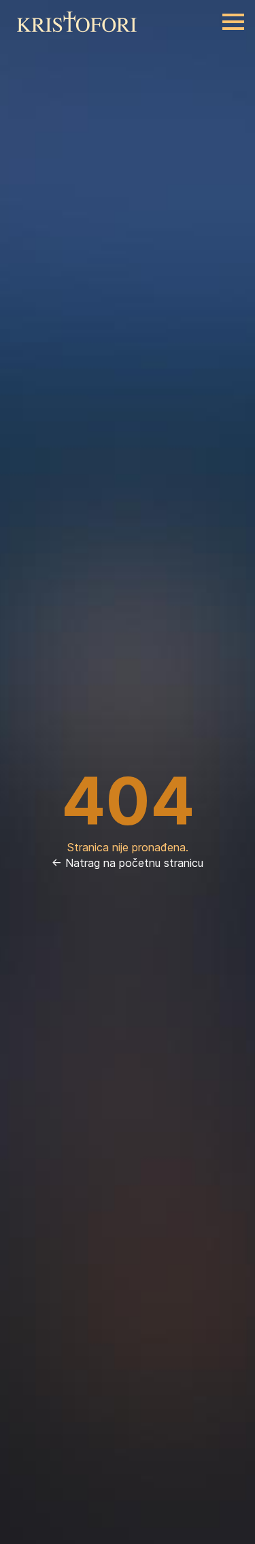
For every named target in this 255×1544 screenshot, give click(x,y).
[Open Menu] (233, 22)
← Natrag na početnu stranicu (127, 863)
